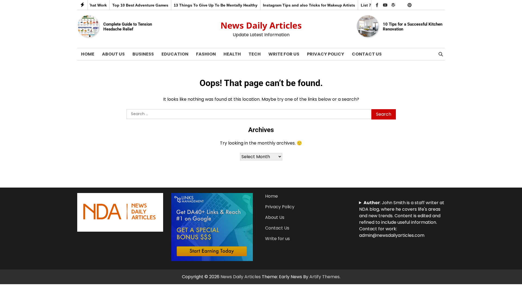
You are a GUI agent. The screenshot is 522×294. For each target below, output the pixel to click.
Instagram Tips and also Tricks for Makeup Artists (304, 5)
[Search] (441, 54)
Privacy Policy (325, 54)
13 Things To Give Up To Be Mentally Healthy (211, 5)
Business (143, 54)
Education (174, 54)
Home (87, 54)
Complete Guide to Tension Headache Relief (127, 27)
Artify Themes (324, 277)
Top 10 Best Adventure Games (136, 5)
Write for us (283, 54)
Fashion (206, 54)
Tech (254, 54)
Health (232, 54)
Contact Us (367, 54)
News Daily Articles (261, 25)
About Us (113, 54)
